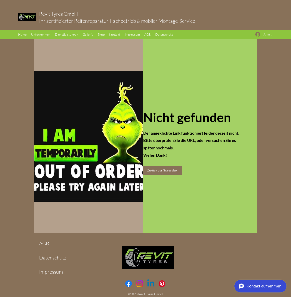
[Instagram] (139, 283)
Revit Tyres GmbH (64, 14)
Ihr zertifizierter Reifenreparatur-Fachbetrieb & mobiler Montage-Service (117, 21)
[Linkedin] (150, 283)
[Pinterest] (162, 283)
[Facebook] (128, 283)
